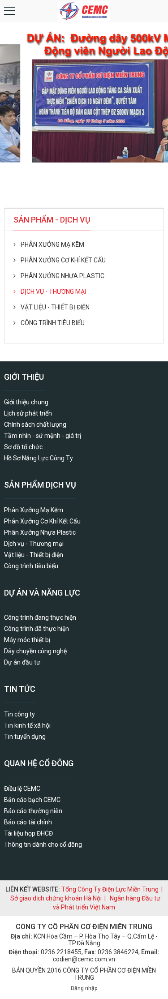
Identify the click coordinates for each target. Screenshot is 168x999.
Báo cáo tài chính (28, 822)
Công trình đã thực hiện (36, 628)
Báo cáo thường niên (33, 811)
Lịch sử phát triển (28, 413)
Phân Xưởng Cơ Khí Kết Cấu (63, 260)
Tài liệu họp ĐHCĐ (28, 833)
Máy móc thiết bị (27, 639)
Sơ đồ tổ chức (23, 446)
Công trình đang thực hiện (40, 617)
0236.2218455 (61, 952)
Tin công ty (19, 714)
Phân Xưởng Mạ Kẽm (52, 244)
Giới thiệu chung (26, 402)
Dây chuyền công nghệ (35, 651)
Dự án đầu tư (22, 662)
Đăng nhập (84, 988)
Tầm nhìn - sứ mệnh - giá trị (42, 435)
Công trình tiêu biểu (53, 322)
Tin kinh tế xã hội (27, 725)
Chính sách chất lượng (35, 424)
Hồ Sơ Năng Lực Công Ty (38, 458)
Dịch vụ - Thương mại (53, 291)
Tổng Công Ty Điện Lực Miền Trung (110, 889)
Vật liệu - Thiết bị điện (55, 307)
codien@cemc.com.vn (84, 959)
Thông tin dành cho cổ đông (43, 844)
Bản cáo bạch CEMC (32, 799)
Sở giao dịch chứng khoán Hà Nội (56, 898)
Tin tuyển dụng (25, 736)
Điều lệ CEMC (22, 788)
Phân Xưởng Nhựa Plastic (62, 275)
